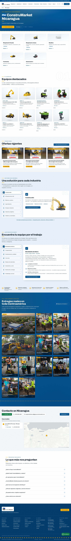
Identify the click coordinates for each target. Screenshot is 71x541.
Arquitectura (20, 4)
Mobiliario (25, 4)
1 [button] (46, 436)
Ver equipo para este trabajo (32, 277)
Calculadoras (15, 524)
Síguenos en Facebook (62, 304)
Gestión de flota (28, 524)
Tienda (42, 4)
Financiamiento (16, 529)
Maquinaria (14, 4)
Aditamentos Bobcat (5, 527)
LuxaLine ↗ (61, 522)
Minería (26, 520)
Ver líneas (18, 27)
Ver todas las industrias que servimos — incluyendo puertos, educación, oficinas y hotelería (35, 220)
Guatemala (50, 523)
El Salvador (51, 520)
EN (63, 4)
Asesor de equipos (16, 520)
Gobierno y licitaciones (29, 522)
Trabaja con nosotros (40, 525)
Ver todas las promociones (61, 145)
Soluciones (31, 4)
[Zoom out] (68, 426)
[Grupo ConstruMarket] (6, 4)
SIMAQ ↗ (61, 520)
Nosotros (38, 522)
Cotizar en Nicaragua (8, 27)
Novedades (38, 524)
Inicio (3, 8)
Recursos (45, 4)
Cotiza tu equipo (65, 510)
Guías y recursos (16, 525)
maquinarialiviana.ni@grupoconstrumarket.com (35, 415)
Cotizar (68, 4)
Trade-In (26, 527)
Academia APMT (16, 527)
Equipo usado (4, 525)
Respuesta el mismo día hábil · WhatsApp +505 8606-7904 (60, 0)
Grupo (54, 4)
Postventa (27, 525)
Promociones (37, 4)
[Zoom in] (68, 424)
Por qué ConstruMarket (40, 520)
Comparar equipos (16, 522)
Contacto (38, 527)
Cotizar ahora (64, 415)
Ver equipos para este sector (32, 208)
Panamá (50, 529)
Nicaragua (50, 526)
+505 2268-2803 (18, 415)
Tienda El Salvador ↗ (63, 525)
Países (50, 4)
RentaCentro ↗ (62, 524)
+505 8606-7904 (7, 415)
